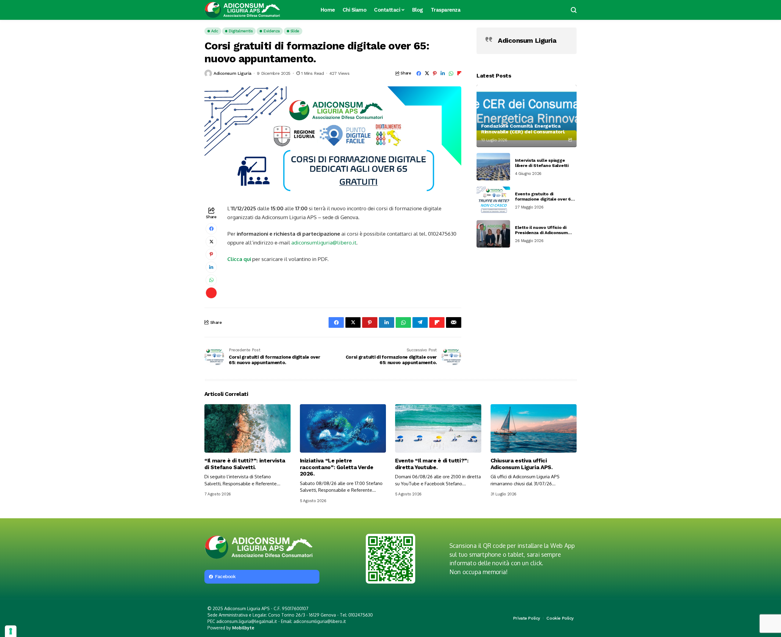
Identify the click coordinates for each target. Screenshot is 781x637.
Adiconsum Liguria (232, 73)
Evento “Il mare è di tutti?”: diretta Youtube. (432, 463)
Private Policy (526, 618)
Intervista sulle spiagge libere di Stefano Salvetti (542, 163)
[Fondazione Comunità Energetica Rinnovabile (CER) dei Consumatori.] (527, 116)
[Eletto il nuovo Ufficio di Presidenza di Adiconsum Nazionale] (493, 234)
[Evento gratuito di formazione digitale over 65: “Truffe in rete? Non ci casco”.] (493, 200)
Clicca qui (239, 259)
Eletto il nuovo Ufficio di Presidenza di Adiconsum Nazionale (541, 230)
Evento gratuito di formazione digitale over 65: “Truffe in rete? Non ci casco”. (544, 196)
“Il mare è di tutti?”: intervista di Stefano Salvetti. (244, 463)
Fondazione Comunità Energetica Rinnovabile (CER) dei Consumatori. (523, 128)
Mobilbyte (243, 627)
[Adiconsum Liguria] (242, 10)
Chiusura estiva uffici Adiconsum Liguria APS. (522, 463)
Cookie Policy (560, 618)
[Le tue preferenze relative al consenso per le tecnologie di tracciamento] (10, 631)
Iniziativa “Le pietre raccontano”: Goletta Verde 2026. (336, 467)
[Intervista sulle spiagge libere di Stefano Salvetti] (493, 166)
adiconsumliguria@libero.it (323, 242)
